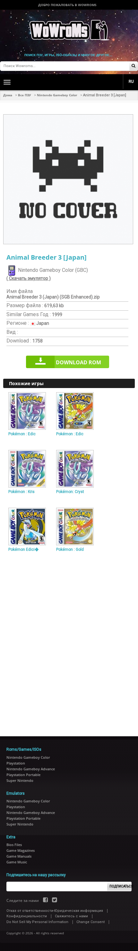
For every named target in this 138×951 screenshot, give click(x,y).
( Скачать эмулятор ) (28, 278)
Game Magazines (20, 850)
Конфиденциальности (26, 916)
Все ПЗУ (24, 95)
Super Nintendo (19, 780)
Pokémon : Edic (22, 434)
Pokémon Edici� (23, 549)
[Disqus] (69, 641)
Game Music (16, 862)
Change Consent (90, 922)
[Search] (133, 66)
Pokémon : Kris (21, 491)
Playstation (15, 763)
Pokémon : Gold (70, 549)
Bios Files (14, 844)
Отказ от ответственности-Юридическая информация (54, 911)
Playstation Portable (23, 774)
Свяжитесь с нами (71, 916)
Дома (7, 95)
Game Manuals (18, 856)
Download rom (78, 362)
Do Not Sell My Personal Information (37, 922)
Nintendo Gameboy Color (57, 95)
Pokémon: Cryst (70, 491)
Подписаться (120, 886)
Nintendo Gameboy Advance (30, 768)
